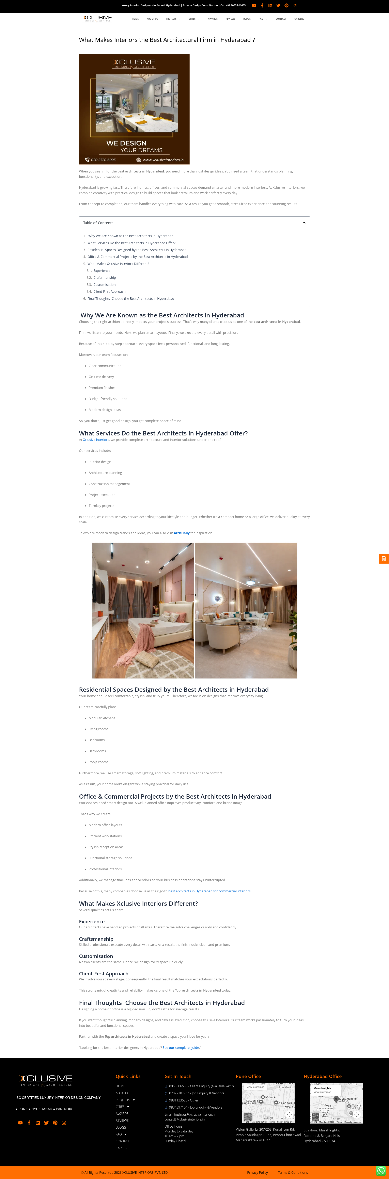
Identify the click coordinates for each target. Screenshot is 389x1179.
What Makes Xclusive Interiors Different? (118, 264)
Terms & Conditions (293, 1172)
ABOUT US (152, 18)
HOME (135, 18)
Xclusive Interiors (95, 439)
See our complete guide (181, 1047)
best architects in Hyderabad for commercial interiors (209, 891)
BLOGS (247, 18)
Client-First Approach (109, 291)
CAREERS (299, 18)
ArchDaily (182, 533)
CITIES (192, 18)
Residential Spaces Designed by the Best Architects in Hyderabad (137, 250)
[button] (304, 222)
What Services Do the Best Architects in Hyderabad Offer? (131, 243)
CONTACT (281, 18)
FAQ (261, 18)
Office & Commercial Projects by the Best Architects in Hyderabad (138, 256)
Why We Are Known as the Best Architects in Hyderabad (130, 236)
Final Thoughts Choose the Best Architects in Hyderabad (131, 298)
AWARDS (213, 18)
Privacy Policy (257, 1172)
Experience (101, 270)
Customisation (104, 284)
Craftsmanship (104, 277)
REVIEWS (230, 18)
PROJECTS (171, 18)
